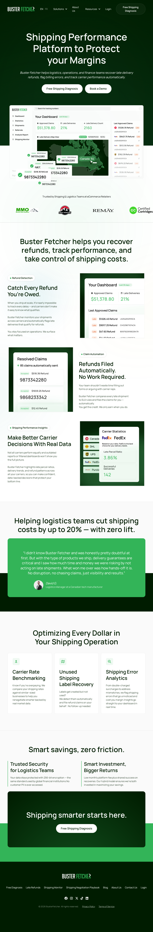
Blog (105, 887)
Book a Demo (98, 89)
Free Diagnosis (14, 887)
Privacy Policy (88, 906)
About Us (75, 9)
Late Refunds (33, 887)
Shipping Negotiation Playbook (83, 887)
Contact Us (131, 887)
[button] (60, 9)
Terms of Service (106, 906)
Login (108, 9)
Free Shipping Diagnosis (131, 9)
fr (46, 9)
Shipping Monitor (53, 887)
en (41, 9)
